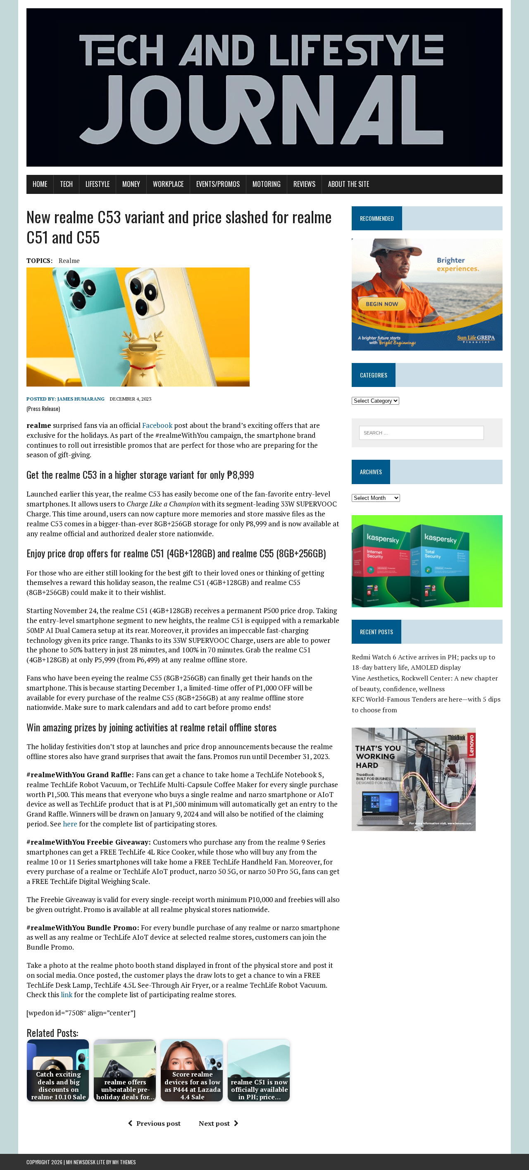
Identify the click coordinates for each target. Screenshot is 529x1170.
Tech (66, 184)
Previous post (158, 1123)
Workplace (168, 184)
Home (40, 184)
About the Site (348, 184)
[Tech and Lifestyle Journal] (264, 87)
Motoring (267, 184)
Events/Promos (218, 184)
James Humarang (81, 399)
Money (131, 184)
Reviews (304, 184)
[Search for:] (421, 432)
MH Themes (124, 1161)
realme (69, 260)
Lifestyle (98, 184)
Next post (214, 1123)
